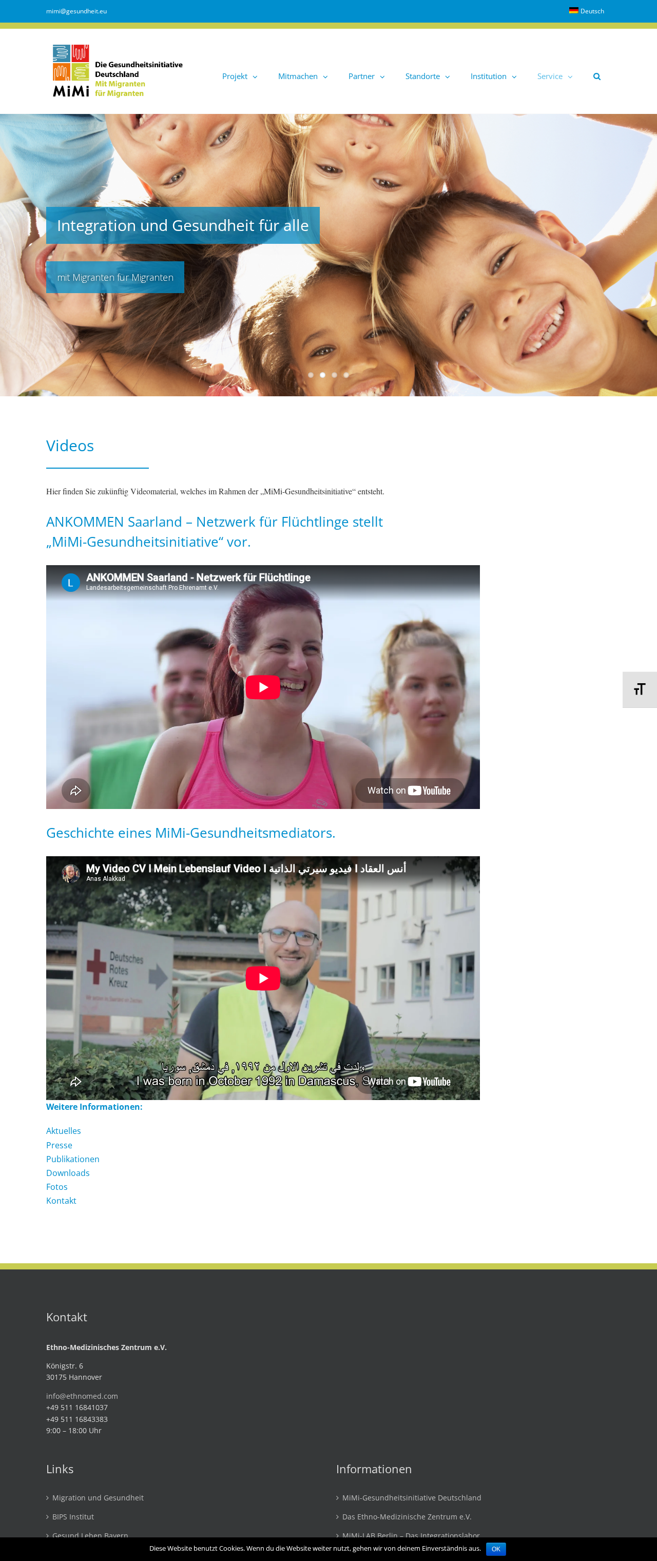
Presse (59, 1145)
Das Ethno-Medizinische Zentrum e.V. (407, 1517)
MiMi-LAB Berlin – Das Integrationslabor (411, 1536)
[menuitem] (587, 11)
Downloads (68, 1173)
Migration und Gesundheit (98, 1498)
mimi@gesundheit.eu (76, 11)
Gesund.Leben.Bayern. (91, 1536)
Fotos (57, 1186)
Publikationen (73, 1159)
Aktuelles (63, 1130)
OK (496, 1549)
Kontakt (61, 1200)
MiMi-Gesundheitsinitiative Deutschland (411, 1498)
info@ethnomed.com (82, 1396)
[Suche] (597, 71)
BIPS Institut (73, 1517)
